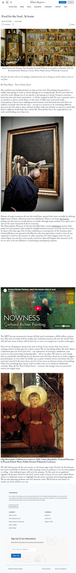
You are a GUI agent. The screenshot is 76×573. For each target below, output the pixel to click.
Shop (65, 7)
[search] (4, 2)
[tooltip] (70, 24)
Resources (37, 7)
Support (58, 7)
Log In (70, 2)
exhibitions (56, 226)
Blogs (29, 7)
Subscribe (62, 2)
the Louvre (64, 219)
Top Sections (13, 7)
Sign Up (16, 555)
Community (48, 7)
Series (22, 7)
